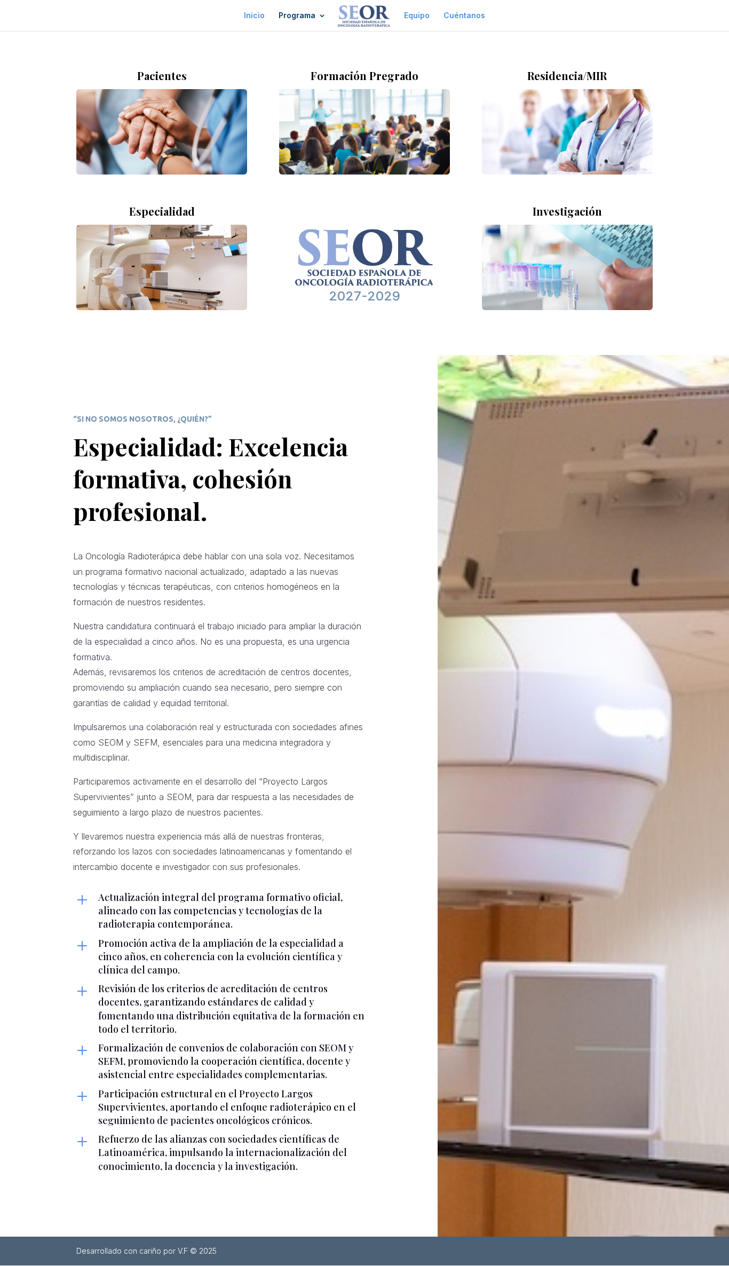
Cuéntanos (464, 16)
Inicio (254, 16)
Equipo (417, 16)
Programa (297, 16)
